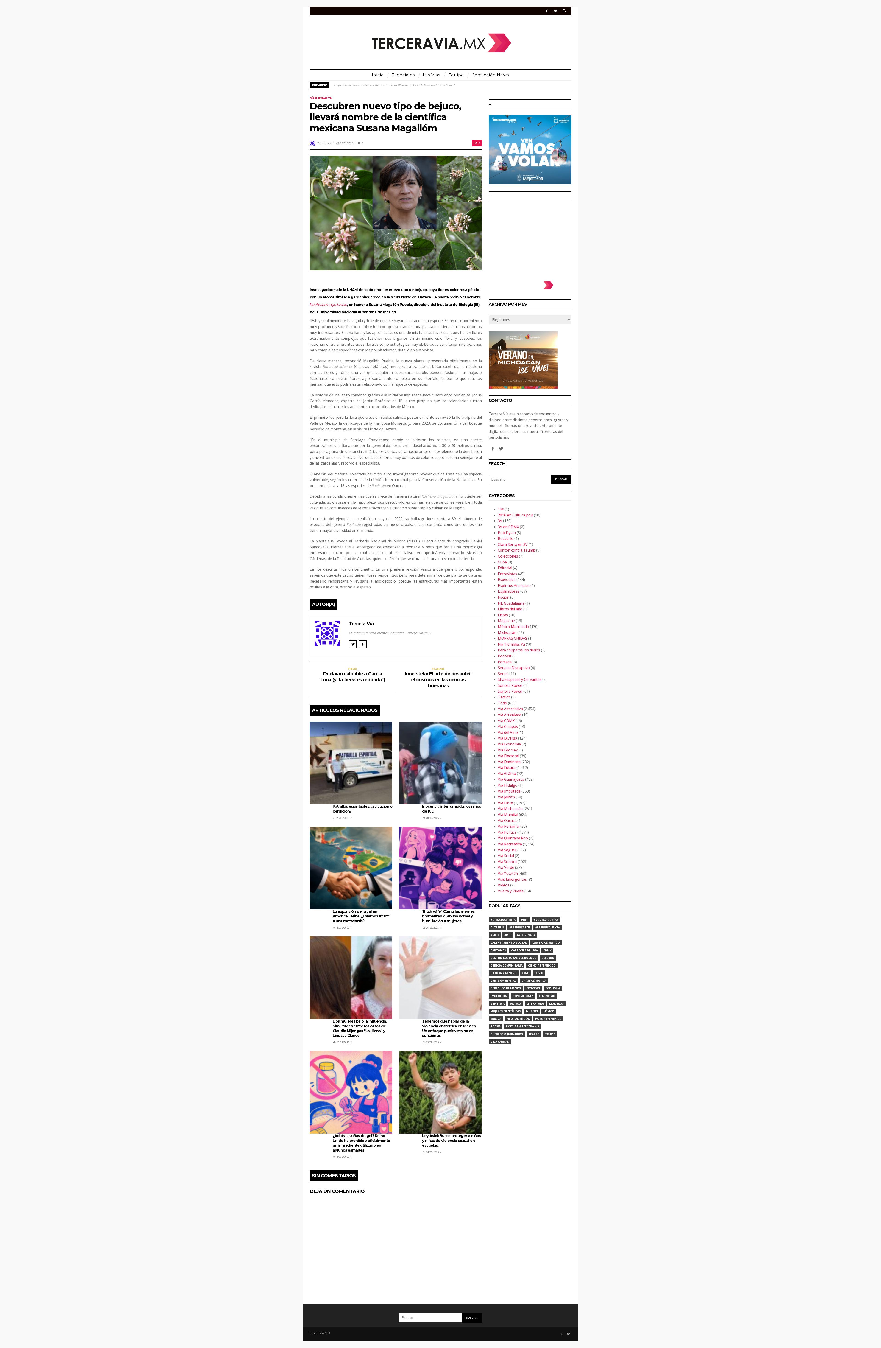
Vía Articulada (509, 714)
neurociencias (518, 1019)
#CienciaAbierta (503, 920)
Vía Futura (507, 767)
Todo (502, 703)
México (548, 1011)
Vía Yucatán (508, 873)
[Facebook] (547, 11)
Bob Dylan (507, 532)
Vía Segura (507, 849)
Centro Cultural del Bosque (513, 958)
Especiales (507, 579)
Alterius (497, 927)
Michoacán (507, 632)
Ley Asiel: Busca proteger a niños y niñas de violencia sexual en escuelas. (451, 1141)
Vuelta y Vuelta (511, 891)
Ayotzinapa (526, 935)
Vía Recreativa (510, 843)
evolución (499, 996)
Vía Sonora (507, 861)
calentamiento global (509, 942)
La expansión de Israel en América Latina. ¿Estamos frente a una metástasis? (361, 916)
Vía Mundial (508, 814)
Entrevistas (507, 573)
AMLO (495, 935)
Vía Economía (509, 744)
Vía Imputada (509, 791)
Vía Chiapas (508, 726)
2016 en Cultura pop (515, 515)
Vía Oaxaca (507, 820)
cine (525, 973)
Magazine (506, 620)
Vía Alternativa (320, 98)
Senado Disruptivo (514, 667)
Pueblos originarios (507, 1034)
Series (503, 673)
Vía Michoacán (510, 808)
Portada (505, 661)
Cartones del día (524, 950)
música (496, 1019)
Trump (550, 1034)
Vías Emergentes (512, 879)
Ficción (503, 597)
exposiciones (523, 996)
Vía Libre (505, 802)
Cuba (502, 562)
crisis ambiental (503, 981)
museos (532, 1011)
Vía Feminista (509, 761)
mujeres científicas (506, 1011)
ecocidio (533, 988)
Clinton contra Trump (516, 550)
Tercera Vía (324, 143)
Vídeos (503, 885)
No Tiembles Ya (511, 644)
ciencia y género (504, 973)
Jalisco (515, 1004)
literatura (535, 1004)
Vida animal (500, 1042)
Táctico (504, 697)
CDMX (547, 950)
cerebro (547, 958)
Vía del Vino (508, 732)
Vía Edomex (508, 750)
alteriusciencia (547, 927)
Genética (498, 1004)
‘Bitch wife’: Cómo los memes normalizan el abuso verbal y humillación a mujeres (448, 916)
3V (500, 520)
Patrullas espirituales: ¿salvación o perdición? (363, 85)
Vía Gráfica (507, 773)
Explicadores (508, 591)
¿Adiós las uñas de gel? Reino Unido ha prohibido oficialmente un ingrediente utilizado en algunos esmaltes (361, 1143)
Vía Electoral (508, 755)
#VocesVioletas (545, 920)
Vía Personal (508, 826)
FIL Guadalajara (511, 603)
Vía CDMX (506, 720)
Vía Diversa (507, 738)
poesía (496, 1026)
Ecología (553, 988)
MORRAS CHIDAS (512, 638)
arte (507, 935)
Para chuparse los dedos (519, 650)
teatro (534, 1034)
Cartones (498, 950)
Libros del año (510, 608)
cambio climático (546, 942)
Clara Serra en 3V (513, 544)
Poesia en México (548, 1019)
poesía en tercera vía (522, 1026)
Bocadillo (505, 538)
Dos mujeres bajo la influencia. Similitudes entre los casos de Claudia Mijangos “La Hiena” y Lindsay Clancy (360, 1028)
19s (501, 509)
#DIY (524, 920)
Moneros (556, 1004)
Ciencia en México (542, 965)
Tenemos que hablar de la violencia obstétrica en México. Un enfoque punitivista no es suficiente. (449, 1028)
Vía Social (506, 855)
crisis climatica (534, 981)
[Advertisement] (530, 239)
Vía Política (507, 832)
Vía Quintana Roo (513, 838)
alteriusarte (519, 927)
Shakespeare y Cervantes (519, 679)
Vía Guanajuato (511, 779)
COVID (538, 973)
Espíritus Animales (514, 585)
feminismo (547, 996)
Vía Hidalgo (507, 785)
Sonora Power (510, 685)
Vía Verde (506, 867)
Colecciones (508, 556)
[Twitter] (555, 11)
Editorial (505, 567)
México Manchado (513, 626)
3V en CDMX (508, 526)
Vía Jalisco (506, 796)
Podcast (504, 656)
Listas (503, 614)
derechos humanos (506, 988)
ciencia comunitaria (507, 965)
